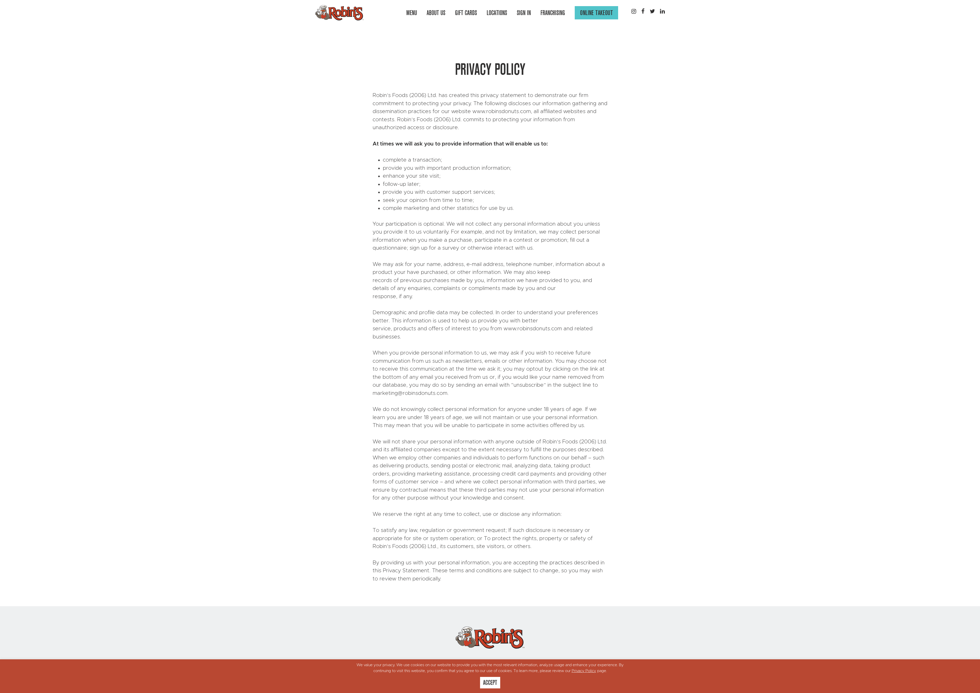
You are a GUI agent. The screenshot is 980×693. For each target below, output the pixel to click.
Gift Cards (466, 13)
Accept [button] (490, 682)
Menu (411, 13)
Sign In (524, 13)
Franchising (553, 13)
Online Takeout (596, 13)
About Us (436, 13)
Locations (497, 13)
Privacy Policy (584, 671)
